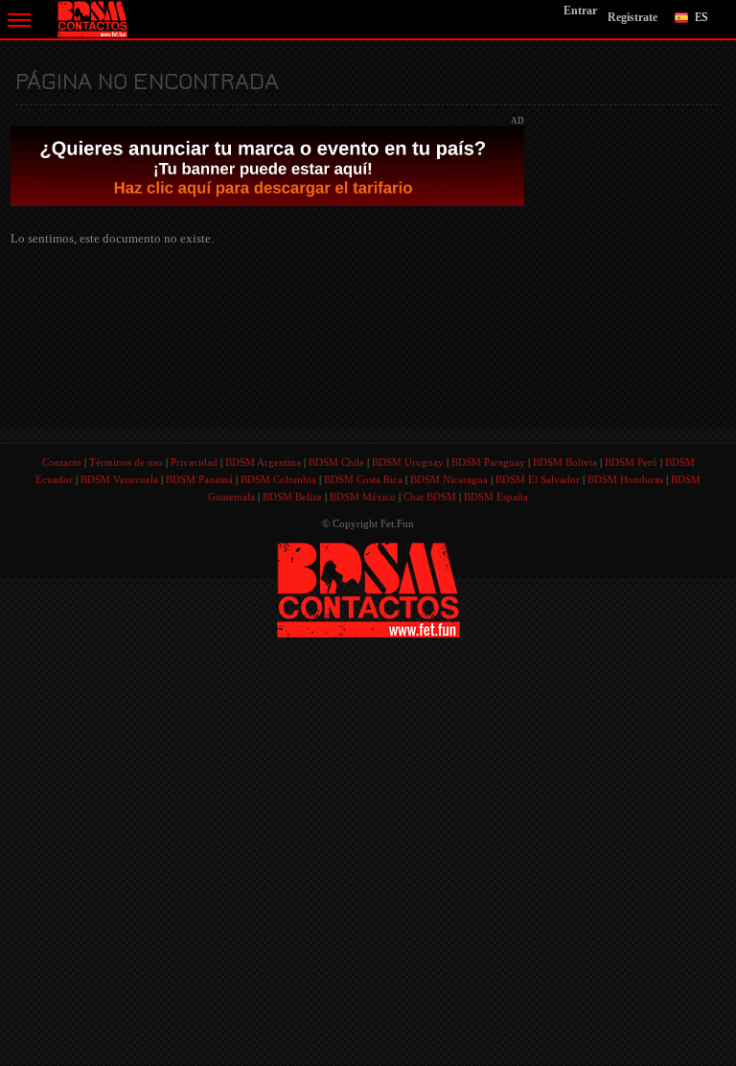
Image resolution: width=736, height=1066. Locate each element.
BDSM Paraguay (488, 462)
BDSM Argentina (263, 462)
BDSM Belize (292, 496)
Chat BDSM (429, 496)
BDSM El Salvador (537, 479)
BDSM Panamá (199, 479)
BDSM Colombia (278, 479)
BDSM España (496, 496)
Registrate (632, 17)
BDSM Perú (631, 462)
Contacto (61, 462)
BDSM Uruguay (408, 462)
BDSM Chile (336, 462)
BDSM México (363, 496)
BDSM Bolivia (565, 462)
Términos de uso (126, 462)
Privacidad (194, 462)
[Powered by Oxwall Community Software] (368, 588)
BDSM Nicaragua (449, 479)
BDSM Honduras (625, 479)
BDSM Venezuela (119, 479)
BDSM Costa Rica (363, 479)
